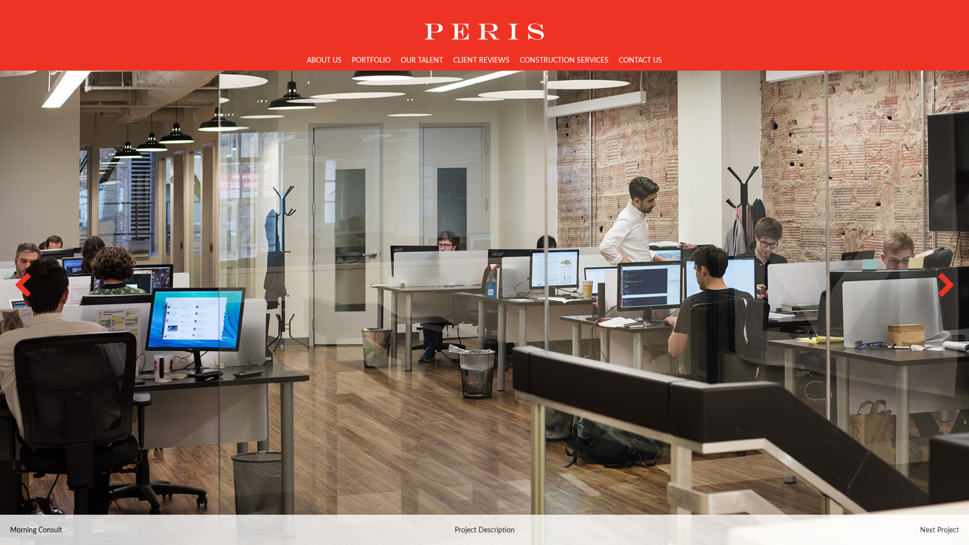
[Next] (936, 292)
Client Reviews (481, 60)
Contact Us (640, 60)
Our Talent (422, 60)
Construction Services (564, 60)
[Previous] (33, 292)
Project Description (485, 530)
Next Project (939, 530)
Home (484, 24)
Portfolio (371, 60)
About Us (324, 60)
